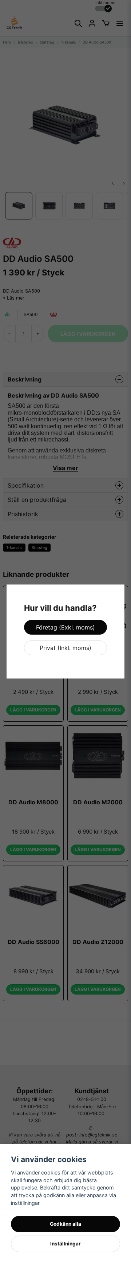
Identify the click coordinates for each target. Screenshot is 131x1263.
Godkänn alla (65, 1224)
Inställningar (65, 1244)
